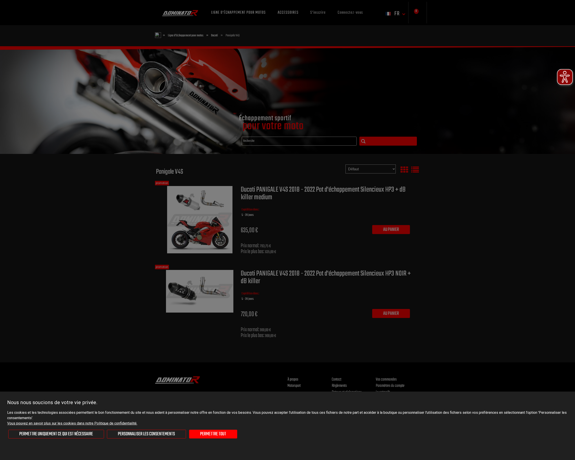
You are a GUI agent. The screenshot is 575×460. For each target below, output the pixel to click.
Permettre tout (213, 434)
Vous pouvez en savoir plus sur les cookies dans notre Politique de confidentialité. (72, 423)
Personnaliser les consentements (146, 434)
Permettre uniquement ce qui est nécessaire (56, 434)
